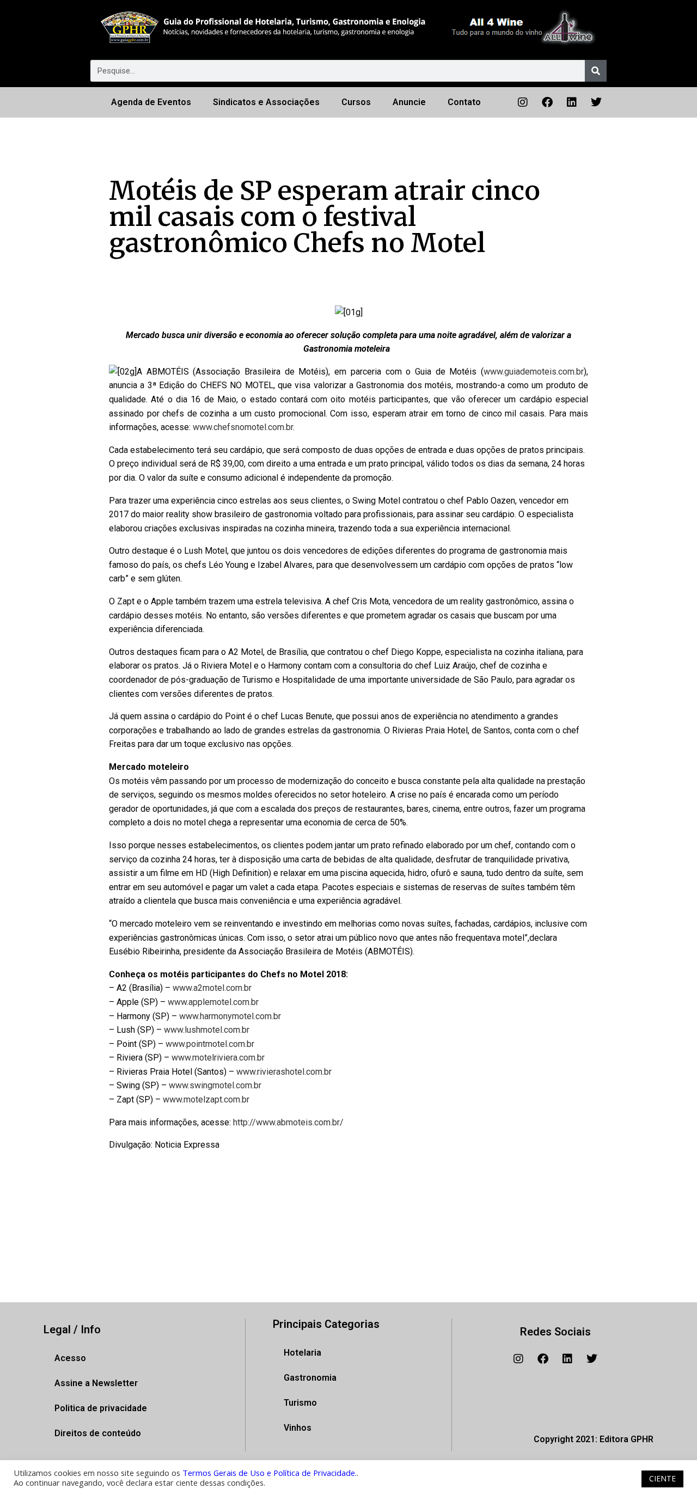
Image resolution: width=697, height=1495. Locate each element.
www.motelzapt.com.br (206, 1099)
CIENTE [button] (662, 1478)
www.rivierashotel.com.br (284, 1072)
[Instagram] (523, 102)
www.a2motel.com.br (212, 988)
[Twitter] (596, 102)
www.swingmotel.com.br (215, 1085)
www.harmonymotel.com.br (230, 1016)
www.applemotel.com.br (213, 1002)
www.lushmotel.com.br (206, 1030)
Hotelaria (302, 1352)
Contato (464, 102)
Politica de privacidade (100, 1408)
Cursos (356, 102)
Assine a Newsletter (96, 1383)
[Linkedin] (572, 102)
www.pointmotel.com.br (210, 1044)
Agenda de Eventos (151, 102)
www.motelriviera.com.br (218, 1057)
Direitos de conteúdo (97, 1433)
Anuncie (409, 102)
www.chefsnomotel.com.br (243, 427)
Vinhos (297, 1428)
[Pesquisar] (596, 71)
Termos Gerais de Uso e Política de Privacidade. (269, 1472)
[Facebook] (547, 102)
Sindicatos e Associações (266, 102)
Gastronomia (310, 1378)
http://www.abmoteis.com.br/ (288, 1122)
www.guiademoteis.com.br (534, 371)
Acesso (70, 1358)
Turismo (300, 1403)
